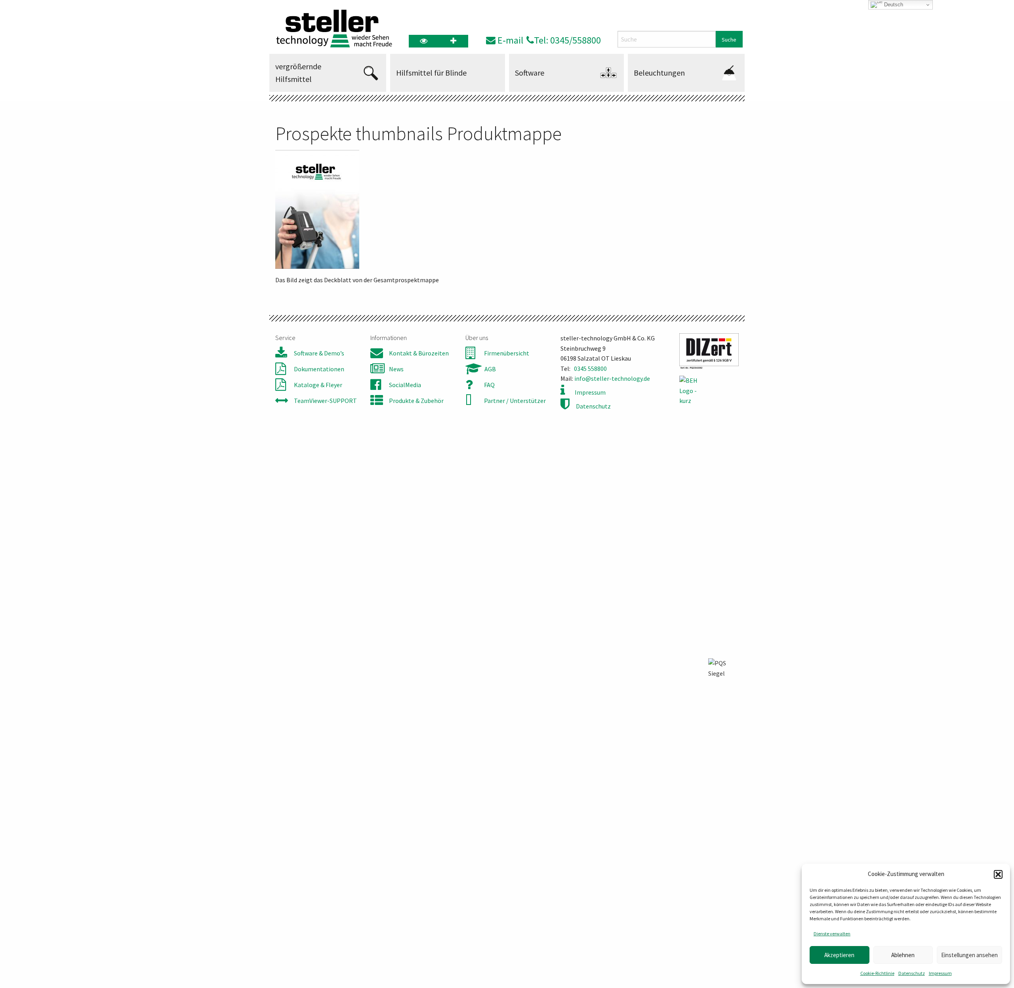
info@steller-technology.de (612, 378)
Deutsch (892, 5)
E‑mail (509, 40)
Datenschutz (911, 973)
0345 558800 (590, 368)
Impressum (940, 973)
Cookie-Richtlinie (877, 973)
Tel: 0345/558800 (567, 40)
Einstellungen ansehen (969, 955)
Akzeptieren (839, 955)
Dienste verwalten (832, 934)
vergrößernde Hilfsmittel (298, 72)
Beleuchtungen (659, 73)
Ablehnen (903, 955)
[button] (998, 874)
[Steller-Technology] (331, 29)
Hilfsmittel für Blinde (431, 73)
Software (529, 73)
